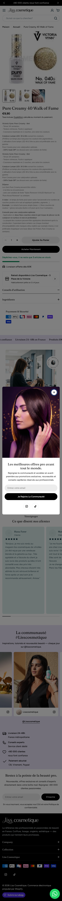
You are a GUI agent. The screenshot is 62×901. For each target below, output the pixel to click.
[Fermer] (54, 392)
